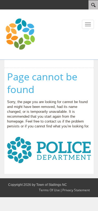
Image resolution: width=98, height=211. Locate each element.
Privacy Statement (76, 190)
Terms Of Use (49, 190)
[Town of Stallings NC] (20, 34)
